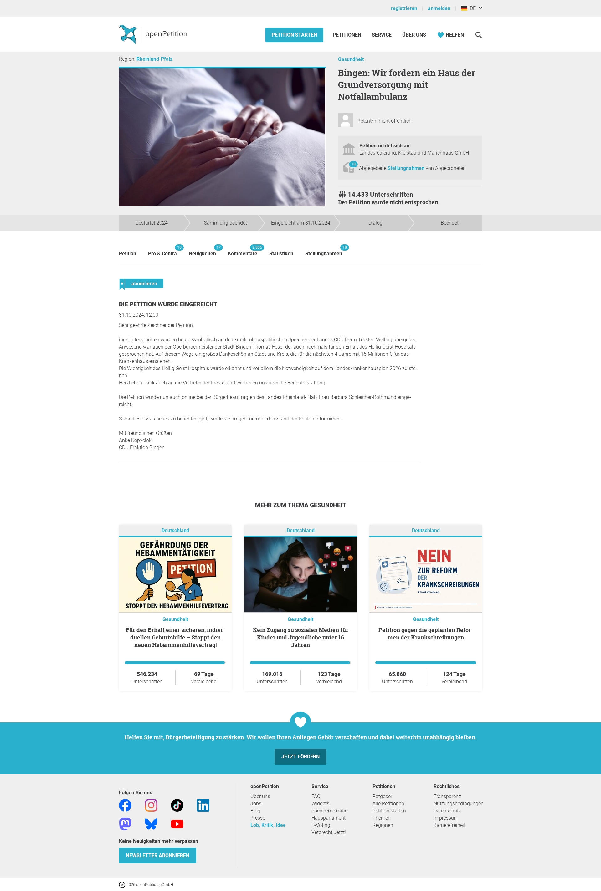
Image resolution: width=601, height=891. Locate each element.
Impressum (446, 818)
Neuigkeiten (202, 251)
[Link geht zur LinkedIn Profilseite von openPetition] (203, 805)
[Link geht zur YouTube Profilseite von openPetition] (177, 824)
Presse (257, 818)
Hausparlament (328, 818)
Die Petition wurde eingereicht (168, 304)
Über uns (260, 796)
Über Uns (414, 35)
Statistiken (281, 254)
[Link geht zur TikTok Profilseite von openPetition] (177, 805)
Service (382, 35)
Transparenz (447, 796)
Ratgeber (382, 796)
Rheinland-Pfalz (154, 59)
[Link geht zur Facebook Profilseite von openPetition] (125, 805)
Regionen (382, 825)
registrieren (404, 8)
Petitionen (347, 35)
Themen (381, 818)
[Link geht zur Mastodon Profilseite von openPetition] (125, 824)
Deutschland (175, 530)
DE (471, 8)
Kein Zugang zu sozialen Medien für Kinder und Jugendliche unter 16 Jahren (300, 637)
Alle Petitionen (388, 804)
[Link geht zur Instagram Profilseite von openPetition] (151, 805)
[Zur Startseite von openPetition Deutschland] (154, 34)
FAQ (316, 796)
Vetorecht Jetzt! (328, 832)
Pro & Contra (162, 251)
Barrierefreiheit (449, 825)
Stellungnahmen (407, 168)
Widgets (320, 804)
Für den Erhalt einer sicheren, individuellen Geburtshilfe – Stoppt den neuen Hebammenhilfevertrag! (175, 637)
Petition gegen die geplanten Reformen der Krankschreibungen (425, 633)
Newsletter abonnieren (157, 855)
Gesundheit (351, 59)
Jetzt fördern (300, 757)
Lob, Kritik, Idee (268, 825)
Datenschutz (447, 811)
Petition (127, 254)
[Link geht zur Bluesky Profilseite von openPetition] (151, 824)
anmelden (439, 8)
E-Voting (320, 825)
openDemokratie (329, 811)
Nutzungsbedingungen (459, 804)
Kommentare (242, 251)
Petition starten (294, 35)
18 (353, 164)
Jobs (255, 804)
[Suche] (478, 34)
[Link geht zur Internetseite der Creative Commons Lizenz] (122, 884)
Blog (255, 811)
